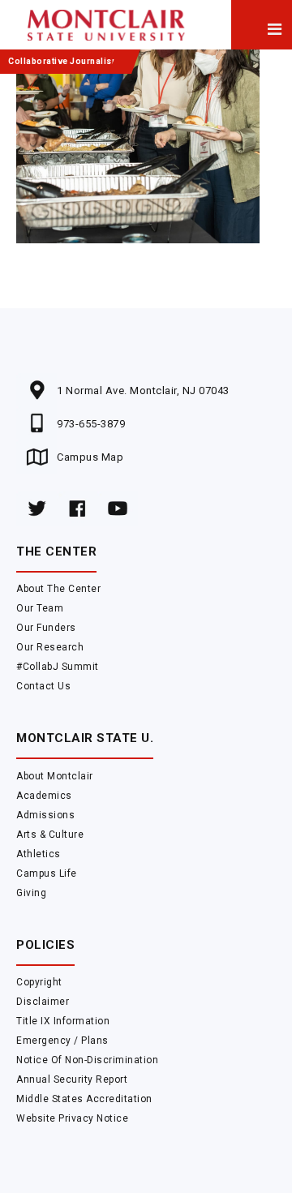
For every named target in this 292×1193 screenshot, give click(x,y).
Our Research (50, 647)
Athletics (38, 854)
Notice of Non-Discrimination (87, 1060)
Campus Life (46, 873)
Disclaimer (42, 1001)
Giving (31, 893)
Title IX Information (63, 1021)
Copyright (39, 982)
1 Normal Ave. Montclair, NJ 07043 (143, 390)
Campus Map (90, 457)
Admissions (45, 815)
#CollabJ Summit (57, 666)
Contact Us (43, 686)
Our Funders (46, 627)
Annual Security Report (71, 1079)
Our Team (39, 608)
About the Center (58, 588)
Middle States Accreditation (84, 1099)
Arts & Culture (50, 834)
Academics (44, 795)
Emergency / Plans (62, 1040)
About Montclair (54, 776)
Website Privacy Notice (72, 1118)
